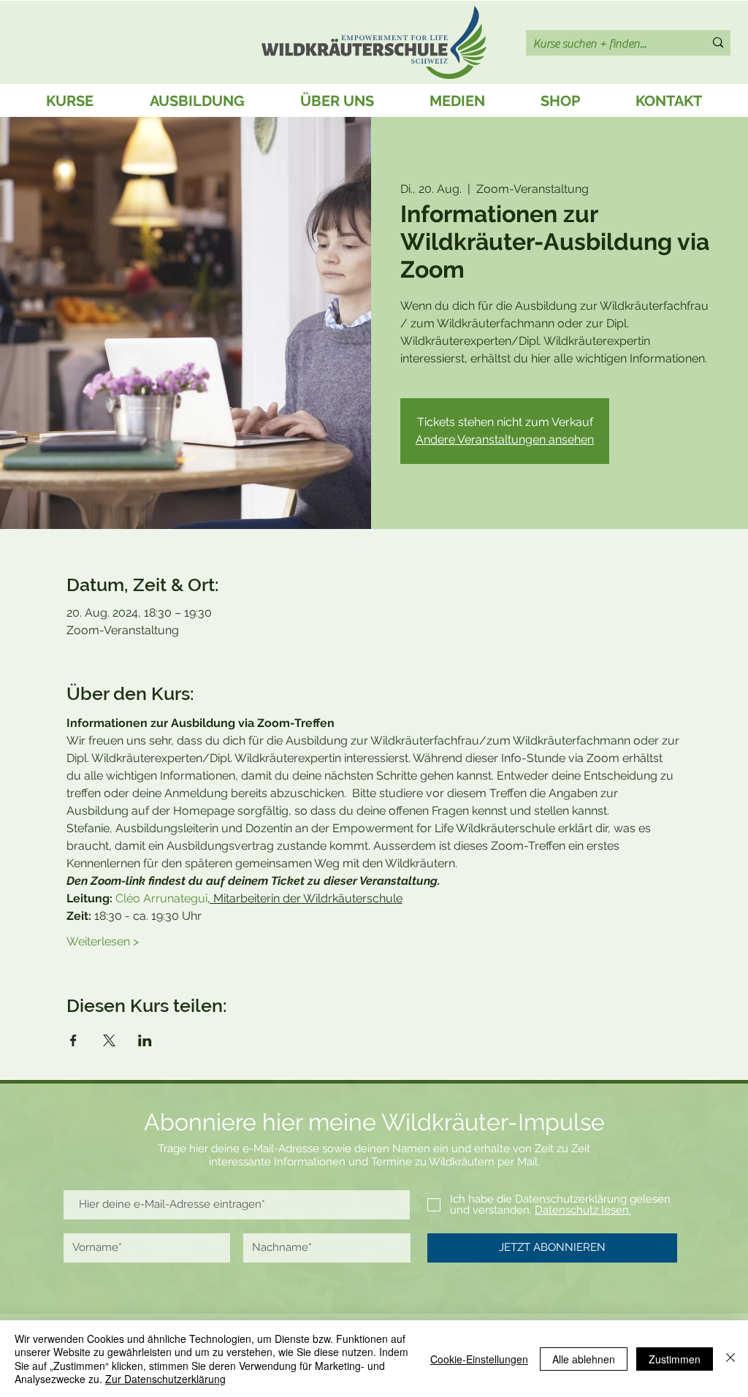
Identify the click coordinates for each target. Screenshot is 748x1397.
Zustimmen (675, 1359)
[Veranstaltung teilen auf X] (109, 1040)
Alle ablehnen (583, 1359)
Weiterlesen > (102, 941)
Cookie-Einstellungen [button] (479, 1359)
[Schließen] (730, 1358)
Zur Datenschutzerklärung (165, 1378)
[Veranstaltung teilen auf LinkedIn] (145, 1040)
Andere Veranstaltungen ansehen (505, 439)
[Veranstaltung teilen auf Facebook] (73, 1040)
